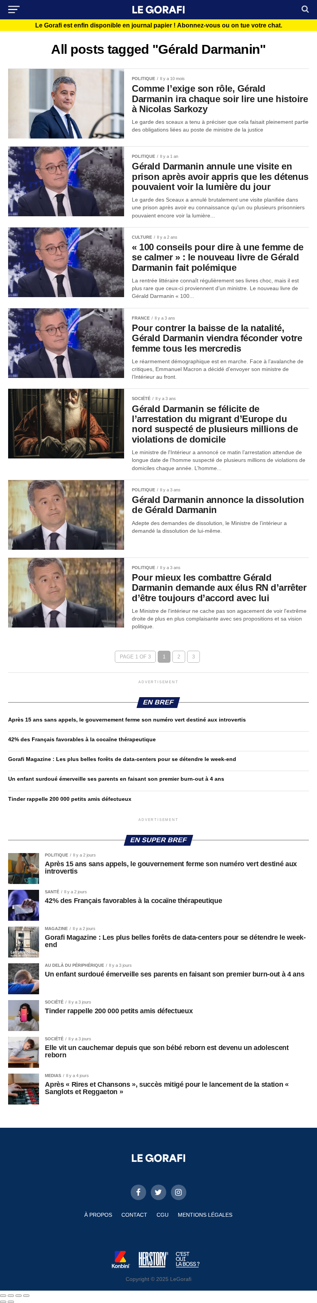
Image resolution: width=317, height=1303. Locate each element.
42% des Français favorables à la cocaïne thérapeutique (82, 739)
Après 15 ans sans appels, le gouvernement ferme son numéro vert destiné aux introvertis (127, 719)
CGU (163, 1215)
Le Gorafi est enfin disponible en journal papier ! (158, 25)
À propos (98, 1215)
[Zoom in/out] (26, 1295)
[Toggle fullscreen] (18, 1295)
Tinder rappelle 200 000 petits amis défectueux (69, 799)
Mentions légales (205, 1215)
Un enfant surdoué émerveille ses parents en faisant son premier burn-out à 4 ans (117, 779)
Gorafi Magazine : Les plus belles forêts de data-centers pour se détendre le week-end (122, 759)
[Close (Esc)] (3, 1295)
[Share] (11, 1295)
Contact (134, 1215)
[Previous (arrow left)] (3, 1302)
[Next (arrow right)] (11, 1302)
